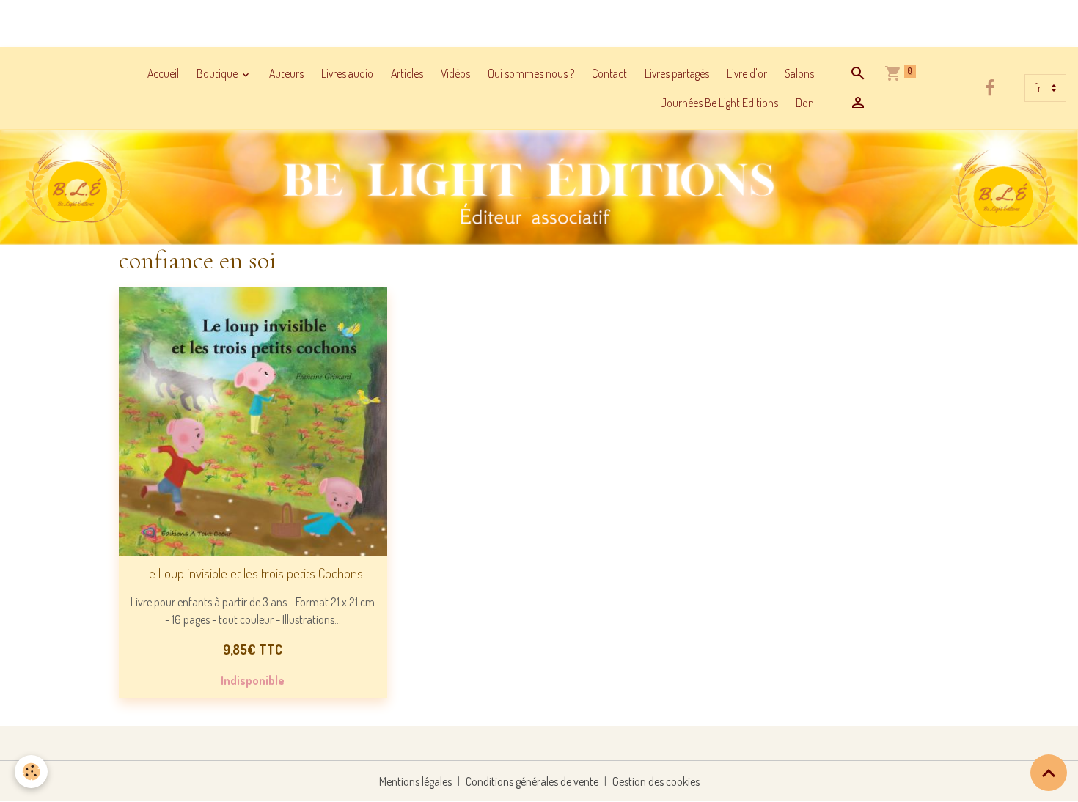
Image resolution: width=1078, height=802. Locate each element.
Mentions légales (415, 781)
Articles (407, 73)
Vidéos (455, 73)
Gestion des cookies (656, 781)
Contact (609, 73)
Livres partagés (677, 73)
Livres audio (347, 73)
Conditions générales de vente (532, 781)
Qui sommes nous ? (531, 73)
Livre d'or (747, 73)
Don (805, 102)
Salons (799, 73)
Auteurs (286, 73)
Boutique (218, 73)
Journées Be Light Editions (719, 102)
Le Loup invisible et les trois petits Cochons (253, 572)
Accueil (163, 73)
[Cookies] (31, 771)
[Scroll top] (1048, 772)
